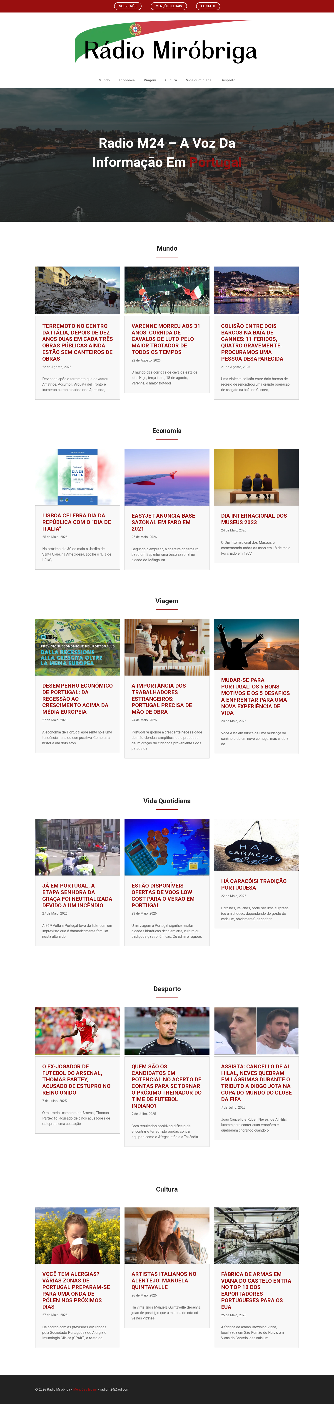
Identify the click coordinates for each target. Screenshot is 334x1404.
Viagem (150, 80)
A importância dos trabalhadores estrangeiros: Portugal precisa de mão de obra (162, 699)
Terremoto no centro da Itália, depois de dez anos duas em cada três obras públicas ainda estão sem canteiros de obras (77, 342)
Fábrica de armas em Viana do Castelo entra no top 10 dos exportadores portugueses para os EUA (256, 1290)
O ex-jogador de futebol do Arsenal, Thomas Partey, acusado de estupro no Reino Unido (76, 1079)
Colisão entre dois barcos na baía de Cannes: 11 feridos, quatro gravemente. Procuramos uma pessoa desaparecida (252, 342)
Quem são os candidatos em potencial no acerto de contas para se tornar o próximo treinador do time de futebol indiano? (167, 1086)
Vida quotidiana (199, 80)
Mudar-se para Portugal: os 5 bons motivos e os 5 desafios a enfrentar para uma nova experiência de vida (255, 696)
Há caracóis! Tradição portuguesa (254, 884)
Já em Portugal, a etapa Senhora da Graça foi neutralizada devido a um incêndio (77, 895)
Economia (127, 80)
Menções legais (169, 6)
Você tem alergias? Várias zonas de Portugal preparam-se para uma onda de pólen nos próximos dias (76, 1290)
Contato (208, 6)
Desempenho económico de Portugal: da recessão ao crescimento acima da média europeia (77, 699)
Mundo (104, 80)
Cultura (171, 80)
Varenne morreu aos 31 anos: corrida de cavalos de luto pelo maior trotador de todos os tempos (166, 339)
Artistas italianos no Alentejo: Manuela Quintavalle (164, 1280)
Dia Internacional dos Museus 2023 (254, 519)
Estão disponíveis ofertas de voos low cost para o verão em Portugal (163, 895)
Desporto (228, 80)
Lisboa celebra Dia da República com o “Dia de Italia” (76, 522)
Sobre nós (128, 6)
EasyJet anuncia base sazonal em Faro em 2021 (163, 522)
